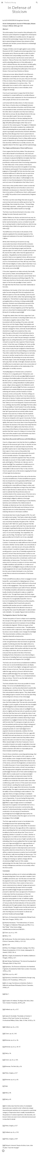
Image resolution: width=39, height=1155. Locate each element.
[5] (8, 194)
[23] (10, 706)
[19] (34, 632)
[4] (16, 171)
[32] (13, 861)
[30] (18, 818)
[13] (27, 376)
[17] (31, 537)
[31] (17, 843)
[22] (28, 696)
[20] (28, 659)
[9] (32, 301)
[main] (19, 9)
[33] (15, 889)
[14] (19, 387)
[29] (18, 813)
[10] (22, 312)
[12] (4, 340)
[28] (4, 802)
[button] (2, 2)
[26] (9, 771)
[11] (12, 328)
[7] (8, 228)
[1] (13, 89)
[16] (11, 464)
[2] (3, 134)
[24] (28, 709)
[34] (22, 914)
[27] (31, 774)
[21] (16, 673)
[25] (24, 729)
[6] (29, 208)
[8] (18, 268)
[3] (19, 158)
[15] (25, 405)
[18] (16, 567)
